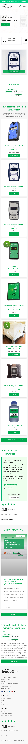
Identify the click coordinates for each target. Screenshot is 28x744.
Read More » (7, 603)
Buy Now (5, 24)
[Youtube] (12, 691)
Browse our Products (14, 497)
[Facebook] (2, 691)
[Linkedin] (9, 691)
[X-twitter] (4, 691)
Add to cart (14, 193)
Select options (14, 155)
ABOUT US (4, 708)
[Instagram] (7, 691)
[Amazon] (14, 691)
